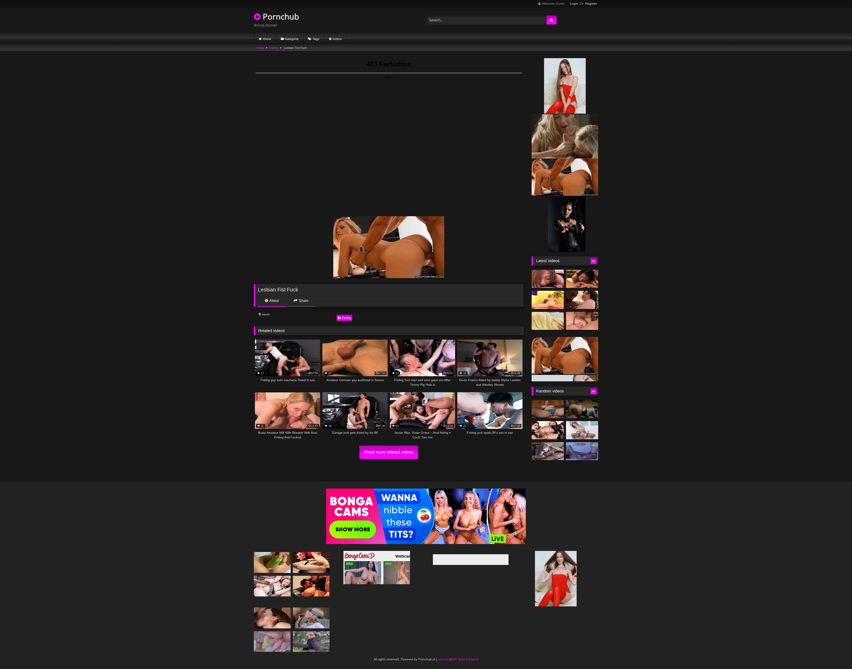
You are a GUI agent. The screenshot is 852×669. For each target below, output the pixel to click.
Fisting (274, 47)
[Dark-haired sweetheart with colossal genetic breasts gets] (548, 300)
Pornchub (280, 16)
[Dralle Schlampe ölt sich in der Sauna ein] (548, 409)
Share (303, 301)
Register (591, 3)
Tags (316, 39)
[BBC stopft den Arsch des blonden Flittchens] (548, 451)
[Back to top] (838, 655)
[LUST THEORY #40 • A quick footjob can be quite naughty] (582, 451)
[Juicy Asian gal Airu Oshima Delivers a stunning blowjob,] (582, 321)
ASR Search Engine (465, 659)
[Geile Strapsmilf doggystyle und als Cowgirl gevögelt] (582, 430)
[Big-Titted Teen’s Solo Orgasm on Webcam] (311, 641)
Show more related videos (389, 452)
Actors (337, 39)
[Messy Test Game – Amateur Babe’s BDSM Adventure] (311, 618)
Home (267, 39)
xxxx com (443, 659)
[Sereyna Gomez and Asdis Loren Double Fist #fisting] (548, 430)
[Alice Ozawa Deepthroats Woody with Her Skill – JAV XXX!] (548, 279)
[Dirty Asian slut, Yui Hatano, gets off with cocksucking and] (272, 618)
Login (574, 3)
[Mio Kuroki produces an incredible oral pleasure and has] (582, 279)
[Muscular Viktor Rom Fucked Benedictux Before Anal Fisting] (311, 586)
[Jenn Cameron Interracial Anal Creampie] (582, 300)
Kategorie (291, 39)
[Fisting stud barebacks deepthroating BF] (311, 562)
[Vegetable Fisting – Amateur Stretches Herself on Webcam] (272, 562)
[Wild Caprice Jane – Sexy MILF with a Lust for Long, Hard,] (548, 321)
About (274, 301)
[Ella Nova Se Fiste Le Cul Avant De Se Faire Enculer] (272, 586)
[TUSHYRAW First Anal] (272, 641)
